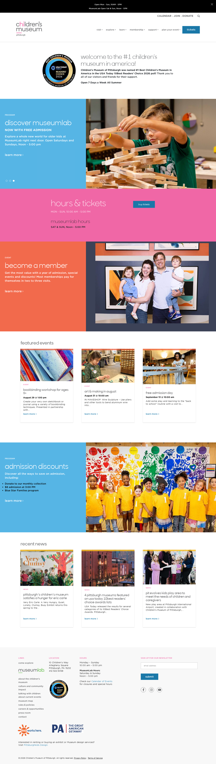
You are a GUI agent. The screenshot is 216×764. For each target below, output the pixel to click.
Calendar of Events (101, 681)
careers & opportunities (31, 709)
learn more (13, 155)
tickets (191, 29)
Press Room (24, 713)
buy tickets (144, 204)
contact (22, 717)
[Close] (212, 4)
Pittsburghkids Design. (36, 745)
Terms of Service (95, 758)
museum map (25, 701)
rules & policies (26, 705)
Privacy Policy (80, 758)
